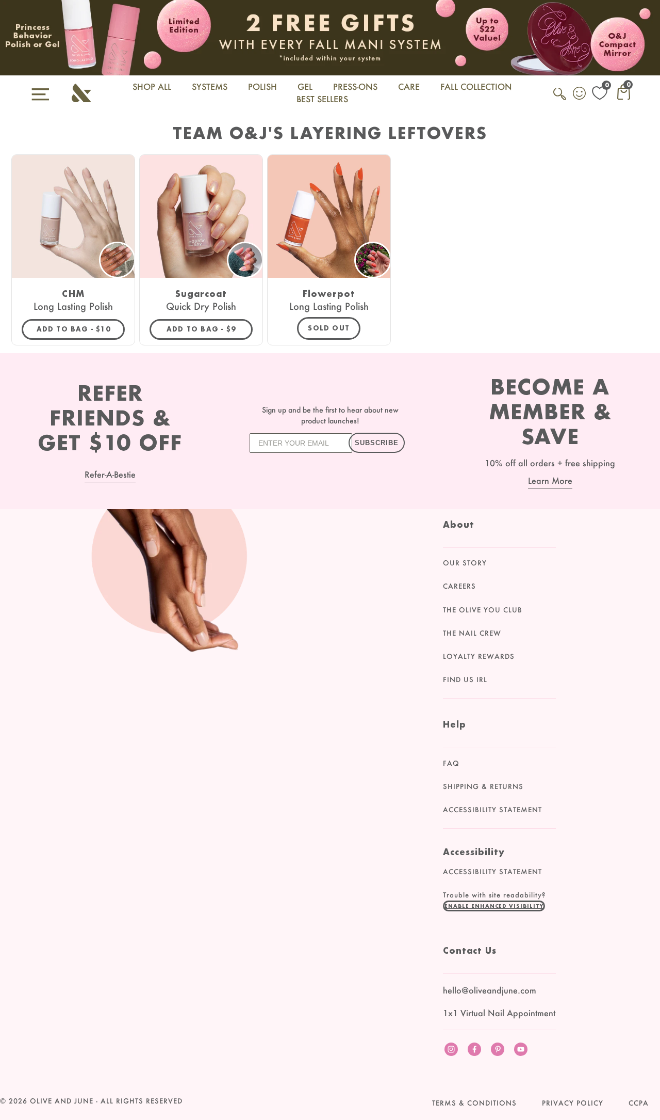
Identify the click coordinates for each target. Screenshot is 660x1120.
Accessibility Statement (492, 810)
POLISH (262, 86)
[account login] (580, 94)
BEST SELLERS (322, 98)
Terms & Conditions (474, 1103)
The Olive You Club (482, 610)
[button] (494, 906)
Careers (459, 586)
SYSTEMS (209, 86)
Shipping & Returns (483, 786)
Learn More (550, 480)
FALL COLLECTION (476, 86)
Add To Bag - (81, 329)
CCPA (639, 1103)
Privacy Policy (572, 1103)
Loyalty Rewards (479, 656)
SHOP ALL (152, 86)
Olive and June (61, 1101)
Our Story (465, 563)
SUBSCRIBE (377, 443)
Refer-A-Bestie (110, 474)
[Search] (560, 100)
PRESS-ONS (355, 86)
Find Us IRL (465, 679)
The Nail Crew (472, 633)
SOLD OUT (329, 328)
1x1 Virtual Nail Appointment (499, 1012)
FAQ (451, 763)
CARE (409, 86)
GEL (305, 86)
